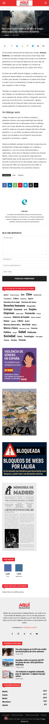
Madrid (27, 321)
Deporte (30, 299)
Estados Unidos (19, 313)
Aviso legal (6, 715)
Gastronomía (7, 317)
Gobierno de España (21, 317)
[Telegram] (32, 46)
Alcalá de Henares (14, 295)
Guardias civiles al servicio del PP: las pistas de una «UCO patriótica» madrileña (29, 662)
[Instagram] (18, 634)
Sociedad (9, 336)
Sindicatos (31, 332)
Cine (29, 294)
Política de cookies (17, 715)
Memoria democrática (12, 325)
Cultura (16, 298)
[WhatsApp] (22, 46)
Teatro (19, 336)
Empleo (32, 309)
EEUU (25, 310)
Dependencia (23, 299)
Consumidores (8, 299)
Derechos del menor (29, 302)
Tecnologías (29, 336)
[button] (4, 3)
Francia (39, 313)
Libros (20, 321)
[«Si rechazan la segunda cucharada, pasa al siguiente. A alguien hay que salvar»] (8, 674)
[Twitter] (30, 634)
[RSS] (24, 634)
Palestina (20, 175)
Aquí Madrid (9, 559)
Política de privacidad (32, 715)
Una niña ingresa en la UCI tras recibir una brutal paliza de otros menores (30, 650)
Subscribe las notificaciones (13, 592)
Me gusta (8, 565)
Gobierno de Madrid (36, 317)
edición (6, 35)
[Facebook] (11, 46)
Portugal (15, 332)
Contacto (44, 715)
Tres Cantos (39, 336)
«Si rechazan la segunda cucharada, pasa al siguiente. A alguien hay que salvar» (30, 673)
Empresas (9, 313)
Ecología (8, 309)
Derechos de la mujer (12, 302)
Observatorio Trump (24, 328)
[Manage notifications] (6, 718)
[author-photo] (24, 208)
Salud (22, 332)
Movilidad (26, 324)
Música (34, 325)
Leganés (13, 321)
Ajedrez (6, 295)
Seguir (19, 565)
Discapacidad (31, 306)
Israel (13, 175)
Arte (22, 295)
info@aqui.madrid (30, 627)
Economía (18, 309)
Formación (30, 313)
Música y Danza (11, 328)
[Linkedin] (17, 46)
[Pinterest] (27, 46)
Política (7, 332)
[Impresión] (38, 46)
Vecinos (14, 340)
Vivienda (22, 340)
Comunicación (37, 295)
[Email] (43, 46)
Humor (6, 321)
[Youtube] (37, 634)
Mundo (9, 8)
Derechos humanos (14, 306)
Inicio (2, 8)
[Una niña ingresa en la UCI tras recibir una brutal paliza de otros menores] (8, 652)
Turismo (6, 340)
